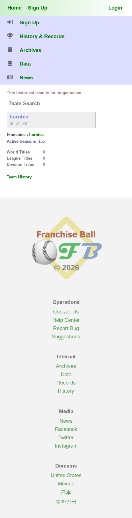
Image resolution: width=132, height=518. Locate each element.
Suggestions (66, 336)
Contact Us (66, 312)
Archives (66, 366)
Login (115, 8)
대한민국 (66, 502)
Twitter (66, 437)
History (66, 391)
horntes (36, 134)
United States (66, 475)
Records (66, 383)
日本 (66, 492)
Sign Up (37, 8)
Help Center (66, 320)
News (66, 421)
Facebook (66, 429)
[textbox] (56, 103)
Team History (19, 177)
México (66, 483)
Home (14, 8)
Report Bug (66, 328)
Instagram (66, 446)
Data (66, 374)
